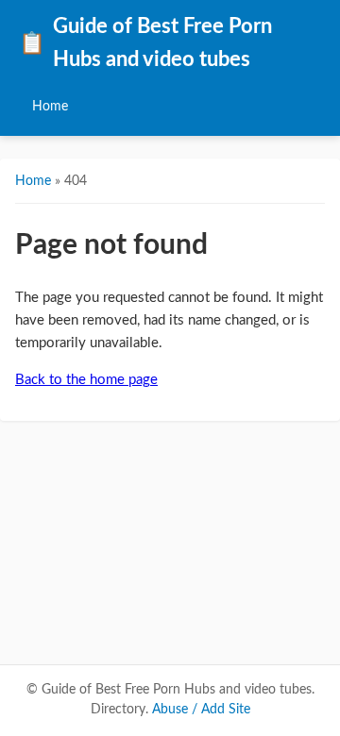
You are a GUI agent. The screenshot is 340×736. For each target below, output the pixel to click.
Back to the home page (86, 380)
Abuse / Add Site (201, 709)
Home (50, 106)
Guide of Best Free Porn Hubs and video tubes (145, 43)
